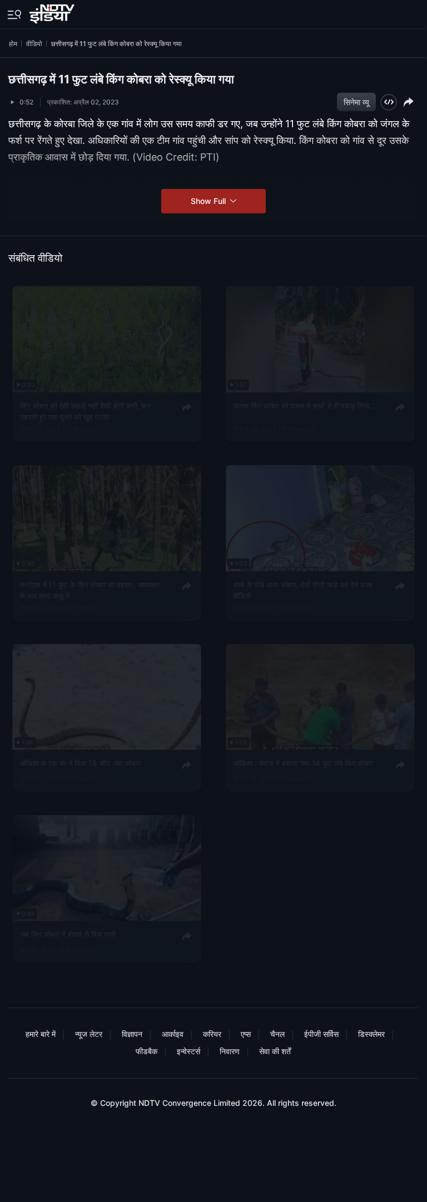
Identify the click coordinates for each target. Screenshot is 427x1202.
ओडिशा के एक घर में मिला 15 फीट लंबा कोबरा (80, 763)
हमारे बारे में (41, 1034)
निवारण (230, 1051)
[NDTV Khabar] (53, 11)
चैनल (277, 1034)
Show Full (209, 201)
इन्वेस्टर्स (188, 1051)
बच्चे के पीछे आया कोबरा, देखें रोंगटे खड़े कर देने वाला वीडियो (303, 590)
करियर (212, 1034)
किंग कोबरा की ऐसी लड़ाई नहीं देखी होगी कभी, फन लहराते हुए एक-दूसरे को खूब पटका (85, 411)
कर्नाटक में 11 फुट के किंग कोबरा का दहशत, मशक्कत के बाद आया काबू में (90, 590)
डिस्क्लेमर (371, 1034)
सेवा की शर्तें (275, 1051)
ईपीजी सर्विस (321, 1034)
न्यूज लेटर (88, 1034)
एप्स (246, 1034)
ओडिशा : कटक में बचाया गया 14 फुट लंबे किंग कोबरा (303, 763)
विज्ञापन (132, 1034)
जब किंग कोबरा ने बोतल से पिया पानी (68, 933)
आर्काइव (172, 1034)
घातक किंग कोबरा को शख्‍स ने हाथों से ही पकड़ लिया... (304, 405)
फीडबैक (146, 1051)
